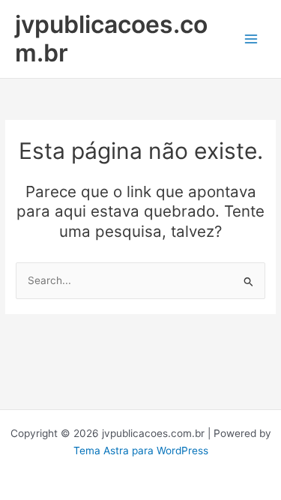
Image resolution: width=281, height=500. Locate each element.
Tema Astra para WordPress (140, 451)
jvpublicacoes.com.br (111, 38)
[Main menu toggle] (251, 39)
